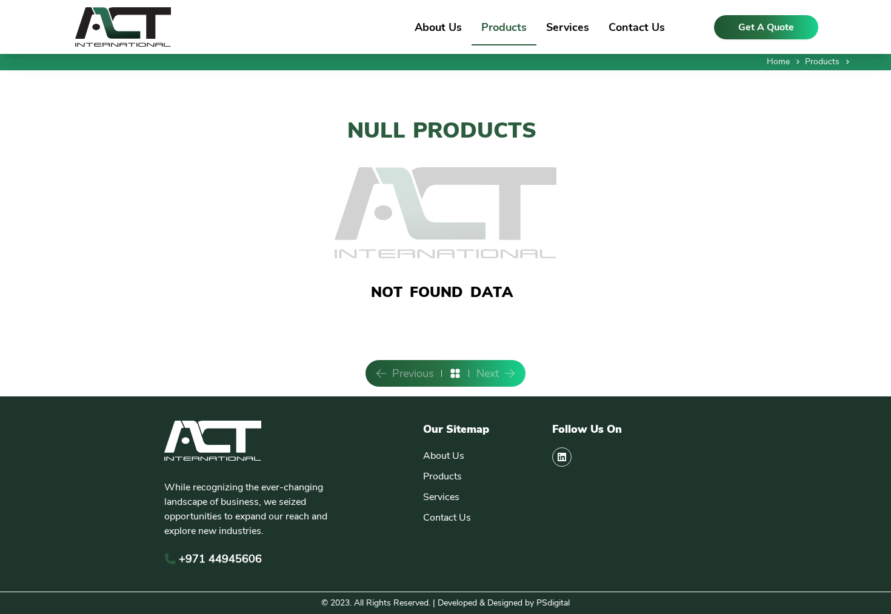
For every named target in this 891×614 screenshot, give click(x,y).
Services (567, 27)
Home (778, 61)
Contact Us (637, 27)
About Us (438, 27)
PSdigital (553, 603)
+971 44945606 (220, 559)
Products (504, 27)
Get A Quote (766, 27)
